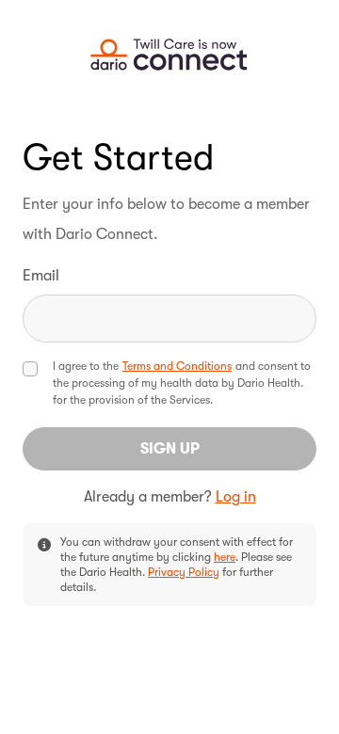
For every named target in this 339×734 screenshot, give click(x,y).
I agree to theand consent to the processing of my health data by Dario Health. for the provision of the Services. (182, 383)
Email (41, 275)
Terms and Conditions (177, 366)
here (224, 557)
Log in (236, 496)
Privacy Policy (183, 572)
